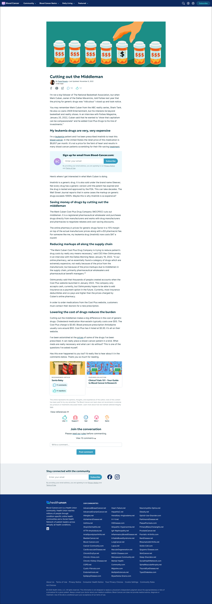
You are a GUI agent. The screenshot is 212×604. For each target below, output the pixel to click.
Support (75, 418)
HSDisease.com (117, 523)
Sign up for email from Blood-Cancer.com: (88, 155)
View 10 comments (85, 438)
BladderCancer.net (91, 538)
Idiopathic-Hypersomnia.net (123, 527)
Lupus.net (115, 546)
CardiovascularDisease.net (94, 549)
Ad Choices (51, 585)
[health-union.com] (56, 503)
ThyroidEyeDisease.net (149, 568)
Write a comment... (60, 444)
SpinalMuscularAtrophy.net (151, 564)
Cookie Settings (131, 582)
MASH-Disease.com (119, 553)
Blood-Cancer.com (91, 542)
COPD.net (87, 564)
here (51, 407)
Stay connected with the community (68, 471)
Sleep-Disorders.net (148, 557)
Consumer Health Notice (93, 582)
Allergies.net (88, 515)
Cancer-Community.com (93, 546)
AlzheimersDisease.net (92, 519)
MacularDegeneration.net (121, 549)
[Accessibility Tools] (188, 3)
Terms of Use (70, 168)
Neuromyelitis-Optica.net (150, 508)
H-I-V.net (115, 519)
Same (106, 418)
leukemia (59, 136)
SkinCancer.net (146, 553)
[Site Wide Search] (183, 3)
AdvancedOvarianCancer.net (95, 512)
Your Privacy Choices (114, 582)
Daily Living (67, 3)
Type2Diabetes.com (148, 572)
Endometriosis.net (90, 572)
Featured (82, 3)
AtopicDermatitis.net (91, 527)
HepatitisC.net (117, 512)
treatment (114, 146)
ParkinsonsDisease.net (149, 519)
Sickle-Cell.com (146, 546)
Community (29, 3)
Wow (95, 418)
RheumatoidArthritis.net (149, 542)
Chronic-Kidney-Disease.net (95, 561)
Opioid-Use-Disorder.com (150, 515)
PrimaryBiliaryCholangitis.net (152, 527)
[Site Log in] (193, 3)
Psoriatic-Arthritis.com (149, 534)
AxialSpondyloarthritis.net (94, 534)
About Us (50, 582)
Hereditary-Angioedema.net (123, 515)
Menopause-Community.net (122, 557)
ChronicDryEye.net (91, 553)
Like (63, 418)
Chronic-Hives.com (91, 557)
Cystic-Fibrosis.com (91, 568)
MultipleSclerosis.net (120, 572)
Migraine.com (117, 568)
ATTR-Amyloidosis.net (92, 531)
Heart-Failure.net (118, 508)
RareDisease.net (146, 538)
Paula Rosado (63, 81)
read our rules (79, 433)
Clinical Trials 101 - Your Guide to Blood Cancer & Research (103, 381)
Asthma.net (88, 523)
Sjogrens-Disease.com (149, 549)
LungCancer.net (117, 542)
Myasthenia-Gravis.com (121, 576)
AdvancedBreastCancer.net (94, 508)
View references (58, 412)
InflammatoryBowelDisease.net (124, 534)
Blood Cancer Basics (48, 3)
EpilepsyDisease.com (92, 576)
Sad (84, 418)
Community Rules (147, 582)
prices (80, 337)
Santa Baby (57, 380)
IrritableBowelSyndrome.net (122, 538)
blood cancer (56, 140)
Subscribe (111, 161)
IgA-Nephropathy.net (120, 531)
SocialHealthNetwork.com (150, 561)
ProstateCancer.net (148, 531)
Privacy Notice (109, 166)
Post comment (86, 452)
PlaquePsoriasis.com (148, 523)
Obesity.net (144, 512)
